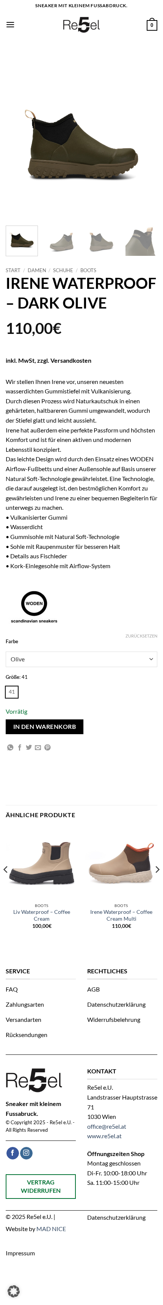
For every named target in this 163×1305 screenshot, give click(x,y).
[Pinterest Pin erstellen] (47, 747)
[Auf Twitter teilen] (29, 747)
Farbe (12, 641)
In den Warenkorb (44, 726)
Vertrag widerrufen (41, 1186)
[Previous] (6, 884)
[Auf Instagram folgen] (26, 1153)
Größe (12, 677)
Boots (88, 270)
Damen (37, 270)
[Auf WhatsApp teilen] (10, 747)
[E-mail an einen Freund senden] (38, 747)
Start (13, 270)
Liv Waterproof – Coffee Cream (41, 915)
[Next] (156, 884)
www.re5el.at (104, 1135)
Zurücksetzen (141, 635)
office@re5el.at (106, 1126)
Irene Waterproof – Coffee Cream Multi (121, 915)
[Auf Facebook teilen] (20, 747)
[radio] (12, 692)
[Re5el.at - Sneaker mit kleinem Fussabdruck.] (81, 24)
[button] (10, 24)
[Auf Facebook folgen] (12, 1153)
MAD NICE (51, 1228)
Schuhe (63, 270)
